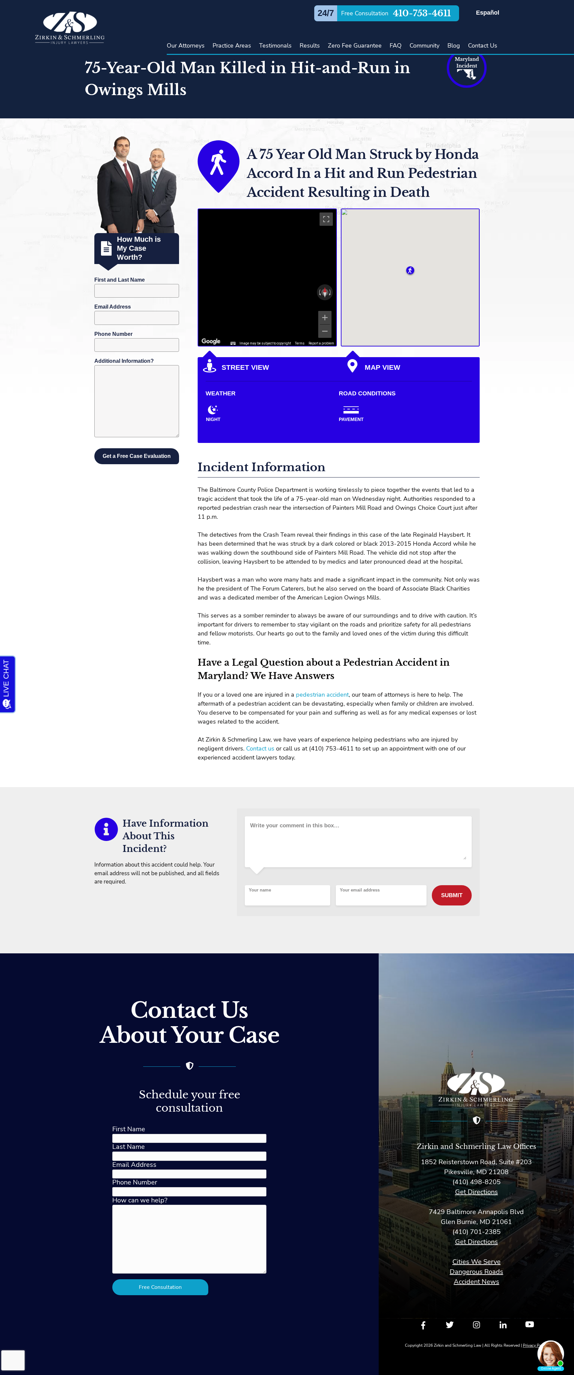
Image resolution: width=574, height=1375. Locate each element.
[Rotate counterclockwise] (319, 292)
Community (424, 46)
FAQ (396, 46)
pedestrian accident (322, 695)
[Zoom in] (325, 317)
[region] (267, 277)
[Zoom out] (325, 331)
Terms (300, 343)
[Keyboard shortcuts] (233, 343)
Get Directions (476, 1191)
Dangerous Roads (476, 1271)
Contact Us (482, 46)
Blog (453, 46)
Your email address (360, 890)
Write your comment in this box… (294, 825)
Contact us (260, 749)
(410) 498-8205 (476, 1181)
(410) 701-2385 (476, 1231)
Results (310, 46)
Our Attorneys (186, 46)
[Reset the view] (325, 292)
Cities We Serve (476, 1261)
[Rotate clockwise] (330, 292)
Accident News (476, 1281)
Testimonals (275, 46)
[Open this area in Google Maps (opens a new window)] (211, 341)
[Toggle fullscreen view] (326, 219)
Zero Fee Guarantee (355, 46)
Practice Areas (232, 46)
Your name (260, 890)
